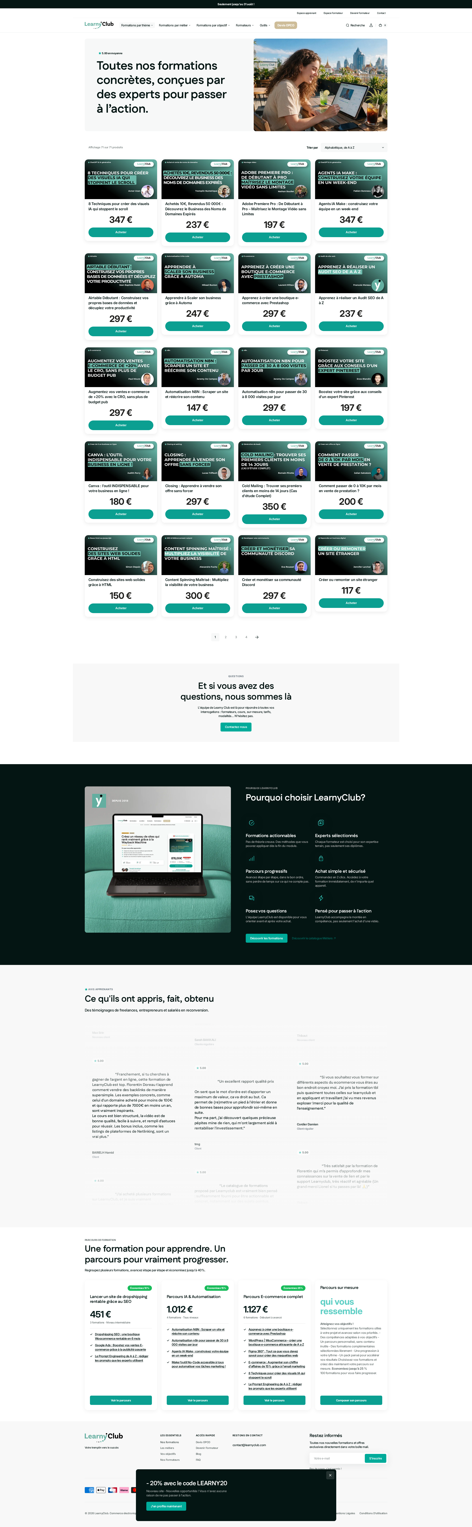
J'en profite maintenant (166, 1506)
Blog (198, 1453)
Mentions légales (344, 1513)
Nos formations (169, 1442)
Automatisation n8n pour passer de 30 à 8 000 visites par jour (274, 394)
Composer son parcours (351, 1400)
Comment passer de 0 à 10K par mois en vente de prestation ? (350, 488)
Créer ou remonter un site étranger (348, 579)
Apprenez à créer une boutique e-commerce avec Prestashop (270, 300)
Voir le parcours (121, 1400)
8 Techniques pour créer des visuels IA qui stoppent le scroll (118, 206)
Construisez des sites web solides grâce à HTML (116, 582)
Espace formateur (333, 13)
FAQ (198, 1459)
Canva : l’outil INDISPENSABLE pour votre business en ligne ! (118, 488)
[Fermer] (330, 1475)
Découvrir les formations (266, 938)
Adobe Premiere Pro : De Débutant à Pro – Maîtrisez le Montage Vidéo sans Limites (274, 209)
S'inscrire (375, 1458)
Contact (381, 13)
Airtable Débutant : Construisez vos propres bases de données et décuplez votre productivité (118, 303)
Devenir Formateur (207, 1447)
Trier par (312, 147)
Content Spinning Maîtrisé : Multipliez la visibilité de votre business (197, 582)
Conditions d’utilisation (373, 1513)
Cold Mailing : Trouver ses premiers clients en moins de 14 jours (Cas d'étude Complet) (272, 491)
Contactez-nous (236, 727)
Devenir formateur (360, 13)
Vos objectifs (168, 1453)
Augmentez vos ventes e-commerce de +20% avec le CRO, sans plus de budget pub (118, 396)
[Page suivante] (257, 637)
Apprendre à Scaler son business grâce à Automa (193, 300)
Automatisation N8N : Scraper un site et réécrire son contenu (196, 394)
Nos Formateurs (170, 1459)
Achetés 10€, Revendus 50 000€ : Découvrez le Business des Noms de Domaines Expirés (195, 209)
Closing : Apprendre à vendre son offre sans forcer (193, 488)
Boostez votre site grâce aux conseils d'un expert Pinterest (350, 394)
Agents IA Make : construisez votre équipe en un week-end (348, 206)
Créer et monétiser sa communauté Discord (271, 582)
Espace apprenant (306, 13)
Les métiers (167, 1447)
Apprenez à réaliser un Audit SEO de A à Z (351, 300)
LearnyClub (101, 1513)
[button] (355, 25)
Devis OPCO (203, 1442)
